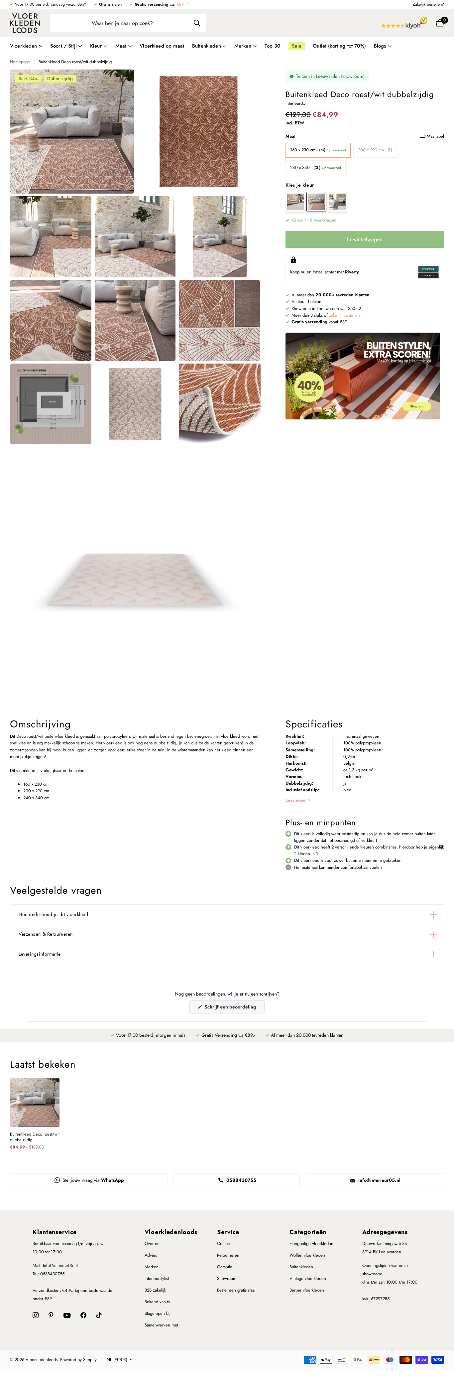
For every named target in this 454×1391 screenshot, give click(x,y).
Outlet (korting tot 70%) (339, 46)
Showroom (226, 1278)
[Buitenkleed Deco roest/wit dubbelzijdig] (316, 202)
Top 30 (273, 46)
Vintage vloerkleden (307, 1278)
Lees (295, 800)
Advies (151, 1255)
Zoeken (197, 23)
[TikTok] (99, 1315)
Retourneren (228, 1255)
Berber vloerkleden (306, 1290)
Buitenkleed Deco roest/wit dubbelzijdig (34, 1137)
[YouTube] (66, 1315)
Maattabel (435, 136)
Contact (224, 1243)
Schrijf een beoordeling (234, 1008)
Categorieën (307, 1232)
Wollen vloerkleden (307, 1255)
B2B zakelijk (155, 1290)
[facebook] (83, 1315)
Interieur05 (295, 103)
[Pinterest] (51, 1315)
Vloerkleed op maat (162, 46)
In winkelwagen (365, 239)
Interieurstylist (157, 1278)
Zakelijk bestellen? (428, 4)
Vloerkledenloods (171, 1232)
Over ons (153, 1243)
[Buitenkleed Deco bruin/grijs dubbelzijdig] (295, 202)
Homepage (20, 62)
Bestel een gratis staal (236, 1290)
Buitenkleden (301, 1267)
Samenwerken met (161, 1325)
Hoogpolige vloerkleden (311, 1243)
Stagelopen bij (157, 1313)
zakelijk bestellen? (345, 315)
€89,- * (183, 4)
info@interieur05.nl (378, 1180)
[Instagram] (36, 1315)
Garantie (224, 1267)
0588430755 (240, 1180)
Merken (152, 1267)
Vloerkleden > (26, 46)
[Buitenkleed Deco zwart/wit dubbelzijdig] (337, 202)
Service (228, 1232)
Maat (364, 136)
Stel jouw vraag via (92, 1180)
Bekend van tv (157, 1302)
